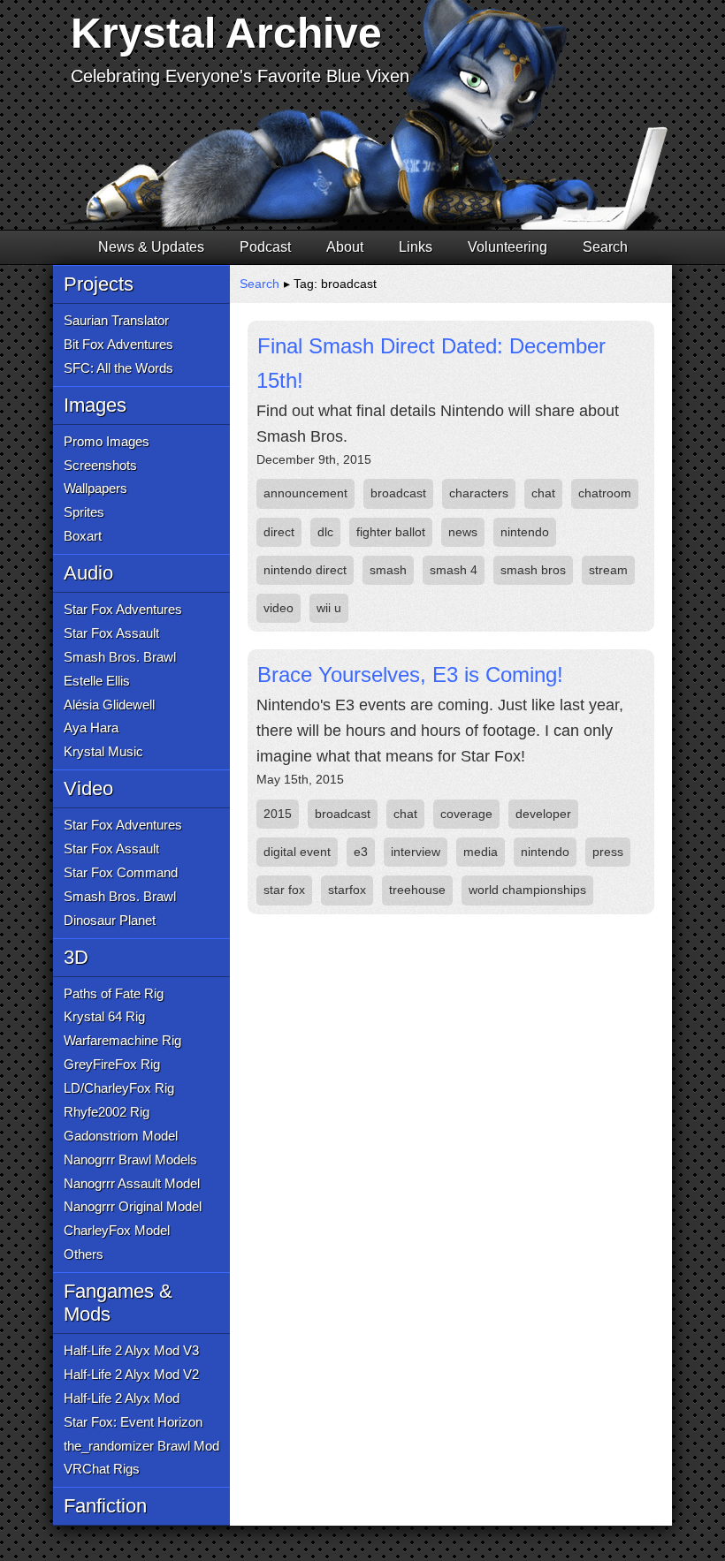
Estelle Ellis (97, 680)
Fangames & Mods (118, 1302)
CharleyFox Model (117, 1230)
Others (83, 1254)
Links (415, 246)
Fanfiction (105, 1506)
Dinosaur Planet (110, 920)
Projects (99, 284)
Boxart (83, 535)
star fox (284, 890)
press (607, 852)
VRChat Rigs (102, 1468)
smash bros (533, 570)
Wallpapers (95, 488)
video (278, 608)
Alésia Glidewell (109, 704)
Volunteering (507, 246)
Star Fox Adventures (123, 609)
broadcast (398, 493)
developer (543, 814)
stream (608, 570)
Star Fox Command (121, 872)
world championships (527, 890)
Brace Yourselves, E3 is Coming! (410, 674)
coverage (466, 814)
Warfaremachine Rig (122, 1040)
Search (605, 246)
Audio (88, 573)
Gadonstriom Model (121, 1135)
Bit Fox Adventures (118, 344)
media (480, 852)
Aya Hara (91, 727)
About (344, 246)
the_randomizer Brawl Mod (141, 1445)
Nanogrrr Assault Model (132, 1183)
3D (76, 957)
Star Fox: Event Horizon (133, 1421)
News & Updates (151, 246)
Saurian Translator (116, 320)
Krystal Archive (226, 33)
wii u (329, 608)
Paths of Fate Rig (114, 993)
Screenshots (100, 465)
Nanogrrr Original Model (133, 1206)
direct (278, 532)
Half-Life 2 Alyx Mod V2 (131, 1374)
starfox (347, 890)
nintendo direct (305, 570)
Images (95, 405)
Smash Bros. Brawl (120, 656)
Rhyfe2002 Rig (106, 1111)
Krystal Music (103, 751)
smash (388, 570)
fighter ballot (390, 532)
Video (88, 788)
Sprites (84, 511)
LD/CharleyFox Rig (119, 1087)
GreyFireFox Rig (112, 1064)
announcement (305, 493)
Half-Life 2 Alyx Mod (121, 1398)
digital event (297, 852)
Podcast (265, 246)
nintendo (524, 532)
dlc (325, 532)
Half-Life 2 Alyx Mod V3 (131, 1350)
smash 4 (453, 570)
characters (478, 493)
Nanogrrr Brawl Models (130, 1159)
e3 (361, 852)
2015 (277, 814)
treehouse (417, 890)
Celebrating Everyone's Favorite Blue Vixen (240, 76)
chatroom (604, 493)
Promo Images (106, 441)
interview (415, 852)
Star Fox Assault (111, 632)
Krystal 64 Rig (104, 1016)
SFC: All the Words (118, 367)
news (462, 532)
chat (543, 493)
